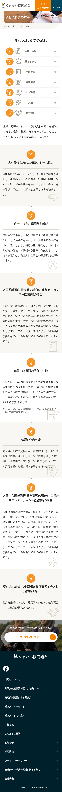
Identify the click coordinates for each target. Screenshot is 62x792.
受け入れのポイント (15, 706)
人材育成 (9, 724)
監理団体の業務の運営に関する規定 (22, 769)
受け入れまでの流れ (21, 26)
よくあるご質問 (12, 733)
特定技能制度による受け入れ (19, 697)
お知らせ (9, 742)
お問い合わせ (43, 7)
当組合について (12, 679)
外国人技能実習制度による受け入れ (22, 688)
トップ (6, 26)
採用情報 (9, 751)
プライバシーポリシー (16, 760)
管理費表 (9, 778)
